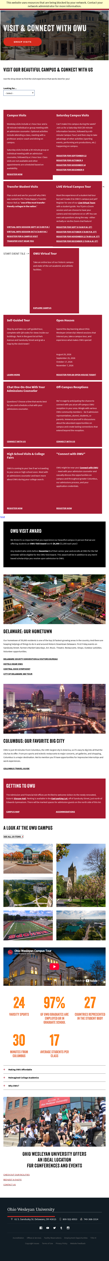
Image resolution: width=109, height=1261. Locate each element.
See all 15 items (12, 836)
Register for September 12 (71, 155)
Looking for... (10, 88)
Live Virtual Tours (86, 202)
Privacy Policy (61, 1243)
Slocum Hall (20, 798)
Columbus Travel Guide (16, 768)
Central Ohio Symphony (16, 668)
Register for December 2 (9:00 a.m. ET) (77, 241)
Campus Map (13, 811)
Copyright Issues (32, 1243)
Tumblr (61, 1228)
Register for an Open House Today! (76, 374)
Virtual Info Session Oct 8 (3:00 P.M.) (27, 231)
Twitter (54, 1228)
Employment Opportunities (76, 1238)
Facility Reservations (52, 1238)
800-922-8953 (70, 1219)
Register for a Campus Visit (22, 236)
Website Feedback (77, 1243)
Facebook (41, 1228)
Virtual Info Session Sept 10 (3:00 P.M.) (28, 226)
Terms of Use (47, 1243)
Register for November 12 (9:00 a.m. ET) (78, 236)
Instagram (68, 1228)
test (2, 517)
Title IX (93, 1238)
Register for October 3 (69, 160)
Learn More (13, 374)
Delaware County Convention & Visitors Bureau (30, 658)
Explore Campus (42, 307)
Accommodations (65, 811)
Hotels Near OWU (13, 663)
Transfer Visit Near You (20, 241)
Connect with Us (16, 441)
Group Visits (23, 41)
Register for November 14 (71, 165)
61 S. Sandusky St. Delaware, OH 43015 (35, 1219)
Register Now (14, 174)
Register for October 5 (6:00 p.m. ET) (76, 231)
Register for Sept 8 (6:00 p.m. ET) (74, 227)
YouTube (47, 1228)
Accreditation (18, 1238)
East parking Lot (59, 798)
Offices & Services (34, 1238)
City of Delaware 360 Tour (17, 673)
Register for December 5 (70, 169)
